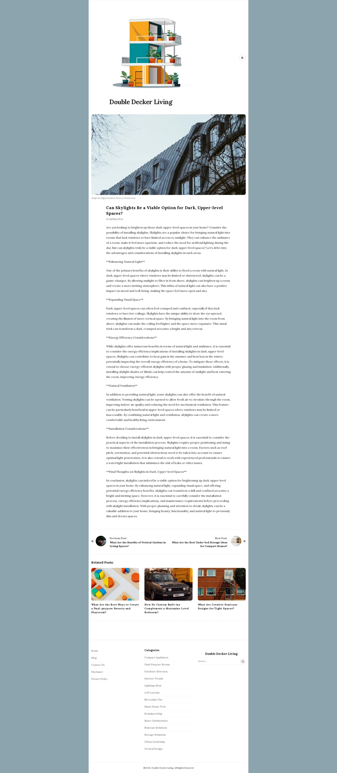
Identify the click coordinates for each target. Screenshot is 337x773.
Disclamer (97, 671)
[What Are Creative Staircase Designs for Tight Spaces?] (222, 584)
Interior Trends (153, 678)
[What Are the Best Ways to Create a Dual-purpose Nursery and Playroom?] (115, 584)
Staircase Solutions (155, 727)
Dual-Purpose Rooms (157, 664)
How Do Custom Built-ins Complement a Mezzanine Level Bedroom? (166, 608)
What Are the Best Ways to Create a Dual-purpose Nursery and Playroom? (115, 608)
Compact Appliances (156, 657)
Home (94, 650)
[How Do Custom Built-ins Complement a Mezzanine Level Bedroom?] (168, 584)
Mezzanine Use (153, 699)
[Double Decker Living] (152, 52)
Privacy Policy (99, 678)
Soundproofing (153, 713)
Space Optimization (155, 720)
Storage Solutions (155, 734)
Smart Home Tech (155, 706)
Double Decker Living (140, 102)
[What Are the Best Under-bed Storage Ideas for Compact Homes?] (236, 541)
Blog (94, 657)
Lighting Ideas (116, 219)
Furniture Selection (155, 671)
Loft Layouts (152, 692)
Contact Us (98, 664)
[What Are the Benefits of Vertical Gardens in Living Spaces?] (101, 541)
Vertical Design (153, 748)
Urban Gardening (154, 741)
